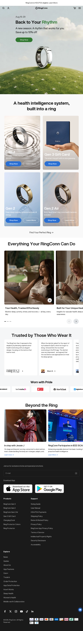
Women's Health (9, 597)
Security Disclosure (38, 540)
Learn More (31, 163)
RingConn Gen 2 (9, 508)
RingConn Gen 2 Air (10, 512)
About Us (7, 565)
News (5, 557)
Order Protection (10, 581)
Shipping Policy (37, 516)
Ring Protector (9, 528)
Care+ (5, 573)
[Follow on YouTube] (21, 611)
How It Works (8, 589)
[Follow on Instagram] (15, 611)
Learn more (8, 455)
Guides (6, 561)
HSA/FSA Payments (38, 512)
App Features (8, 569)
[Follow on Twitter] (10, 611)
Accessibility (36, 544)
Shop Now (24, 40)
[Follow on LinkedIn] (32, 611)
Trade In (6, 577)
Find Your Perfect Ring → (41, 232)
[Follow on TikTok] (27, 611)
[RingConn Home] (41, 8)
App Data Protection (11, 585)
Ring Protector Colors (11, 524)
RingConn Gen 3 (9, 504)
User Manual (35, 508)
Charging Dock (9, 520)
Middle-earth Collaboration (13, 601)
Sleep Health (8, 593)
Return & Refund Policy (39, 520)
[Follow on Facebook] (4, 611)
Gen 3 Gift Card (9, 516)
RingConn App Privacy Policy (42, 528)
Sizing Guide (35, 504)
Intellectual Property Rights (41, 536)
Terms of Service (37, 532)
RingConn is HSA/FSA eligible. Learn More (41, 3)
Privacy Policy (36, 524)
